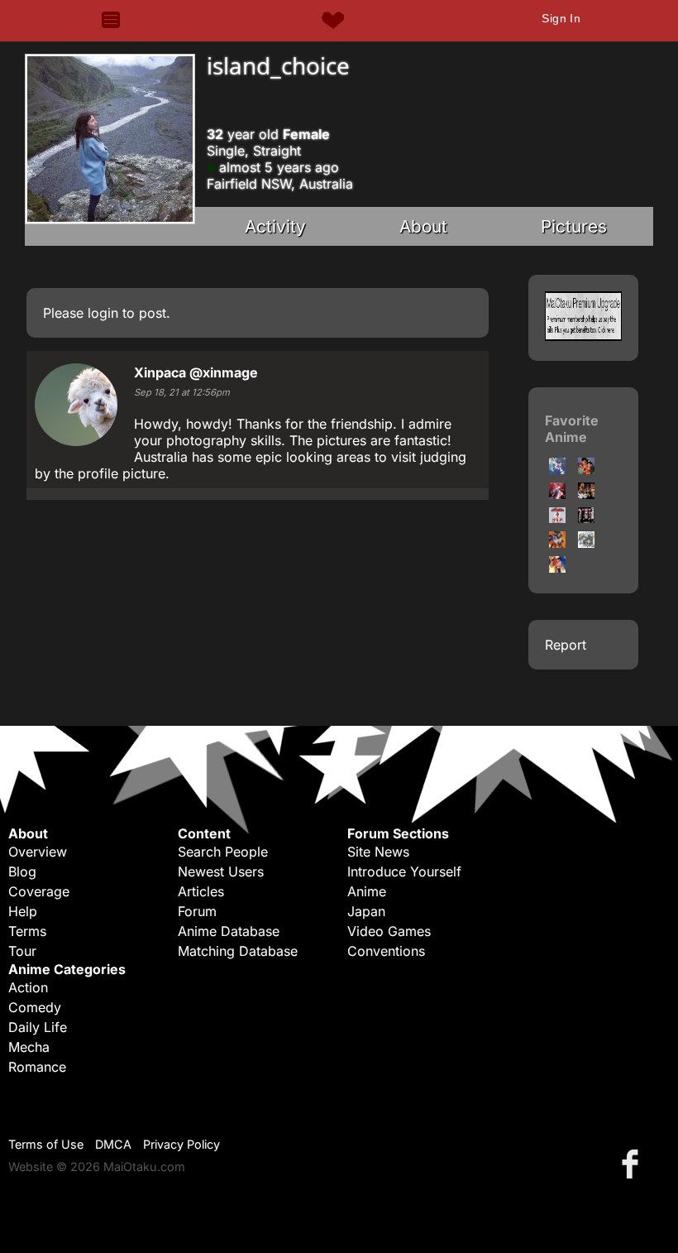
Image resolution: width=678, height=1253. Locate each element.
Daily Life (37, 1027)
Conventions (386, 951)
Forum (197, 911)
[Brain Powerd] (557, 567)
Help (22, 911)
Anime (366, 891)
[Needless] (557, 543)
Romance (37, 1067)
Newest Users (221, 871)
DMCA (113, 1144)
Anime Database (228, 931)
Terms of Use (46, 1144)
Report (565, 644)
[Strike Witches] (557, 469)
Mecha (29, 1047)
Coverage (38, 891)
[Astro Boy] (586, 469)
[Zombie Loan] (586, 518)
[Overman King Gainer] (586, 543)
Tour (22, 951)
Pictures (574, 226)
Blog (22, 871)
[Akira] (557, 518)
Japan (366, 911)
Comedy (34, 1007)
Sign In (561, 18)
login (103, 313)
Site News (378, 851)
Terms (27, 931)
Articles (201, 891)
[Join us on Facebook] (633, 1163)
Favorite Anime (572, 428)
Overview (37, 851)
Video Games (389, 931)
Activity (275, 226)
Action (28, 987)
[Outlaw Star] (586, 494)
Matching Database (238, 951)
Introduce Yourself (404, 871)
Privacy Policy (181, 1144)
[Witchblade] (557, 494)
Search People (223, 851)
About (423, 226)
